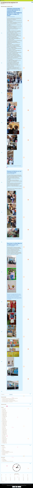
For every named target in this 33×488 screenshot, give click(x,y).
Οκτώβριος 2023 (4, 433)
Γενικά (3, 448)
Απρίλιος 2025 (4, 419)
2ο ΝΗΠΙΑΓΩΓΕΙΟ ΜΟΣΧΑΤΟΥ (9, 2)
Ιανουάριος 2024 (4, 430)
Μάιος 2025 (3, 418)
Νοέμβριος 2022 (4, 441)
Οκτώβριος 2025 (4, 415)
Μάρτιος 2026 (4, 411)
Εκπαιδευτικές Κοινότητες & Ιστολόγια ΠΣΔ (7, 461)
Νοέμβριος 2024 (4, 423)
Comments (4, 460)
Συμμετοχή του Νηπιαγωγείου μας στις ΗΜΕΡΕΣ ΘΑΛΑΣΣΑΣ (10, 398)
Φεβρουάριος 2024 (4, 429)
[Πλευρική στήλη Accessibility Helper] (32, 2)
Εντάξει (14, 486)
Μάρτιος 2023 (4, 437)
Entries (3, 459)
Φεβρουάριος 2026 (4, 412)
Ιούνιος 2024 (4, 426)
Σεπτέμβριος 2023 (4, 434)
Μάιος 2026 (3, 409)
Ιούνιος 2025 (4, 417)
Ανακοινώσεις (4, 447)
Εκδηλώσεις (3, 450)
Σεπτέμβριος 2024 (4, 425)
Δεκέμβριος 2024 (4, 422)
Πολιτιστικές (3, 454)
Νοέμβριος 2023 (4, 432)
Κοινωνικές (11, 238)
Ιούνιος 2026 (4, 408)
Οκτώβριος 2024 (4, 424)
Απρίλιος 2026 (4, 410)
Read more (19, 486)
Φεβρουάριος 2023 (4, 438)
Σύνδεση (3, 458)
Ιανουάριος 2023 (4, 439)
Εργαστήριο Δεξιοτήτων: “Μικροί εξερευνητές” (8, 399)
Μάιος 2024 (3, 427)
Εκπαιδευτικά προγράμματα (5, 451)
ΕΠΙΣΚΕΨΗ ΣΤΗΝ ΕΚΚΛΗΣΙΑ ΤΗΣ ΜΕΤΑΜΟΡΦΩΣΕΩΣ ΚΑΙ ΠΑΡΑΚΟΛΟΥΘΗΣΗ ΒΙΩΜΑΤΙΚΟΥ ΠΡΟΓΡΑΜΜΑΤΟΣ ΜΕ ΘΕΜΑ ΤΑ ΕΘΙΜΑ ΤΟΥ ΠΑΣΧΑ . (14, 12)
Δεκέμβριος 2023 (4, 431)
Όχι (16, 486)
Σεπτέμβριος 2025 (4, 416)
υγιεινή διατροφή (17, 238)
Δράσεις (3, 449)
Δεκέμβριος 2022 (4, 440)
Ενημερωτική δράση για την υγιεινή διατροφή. (14, 172)
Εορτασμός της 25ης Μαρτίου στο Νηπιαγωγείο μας (14, 244)
